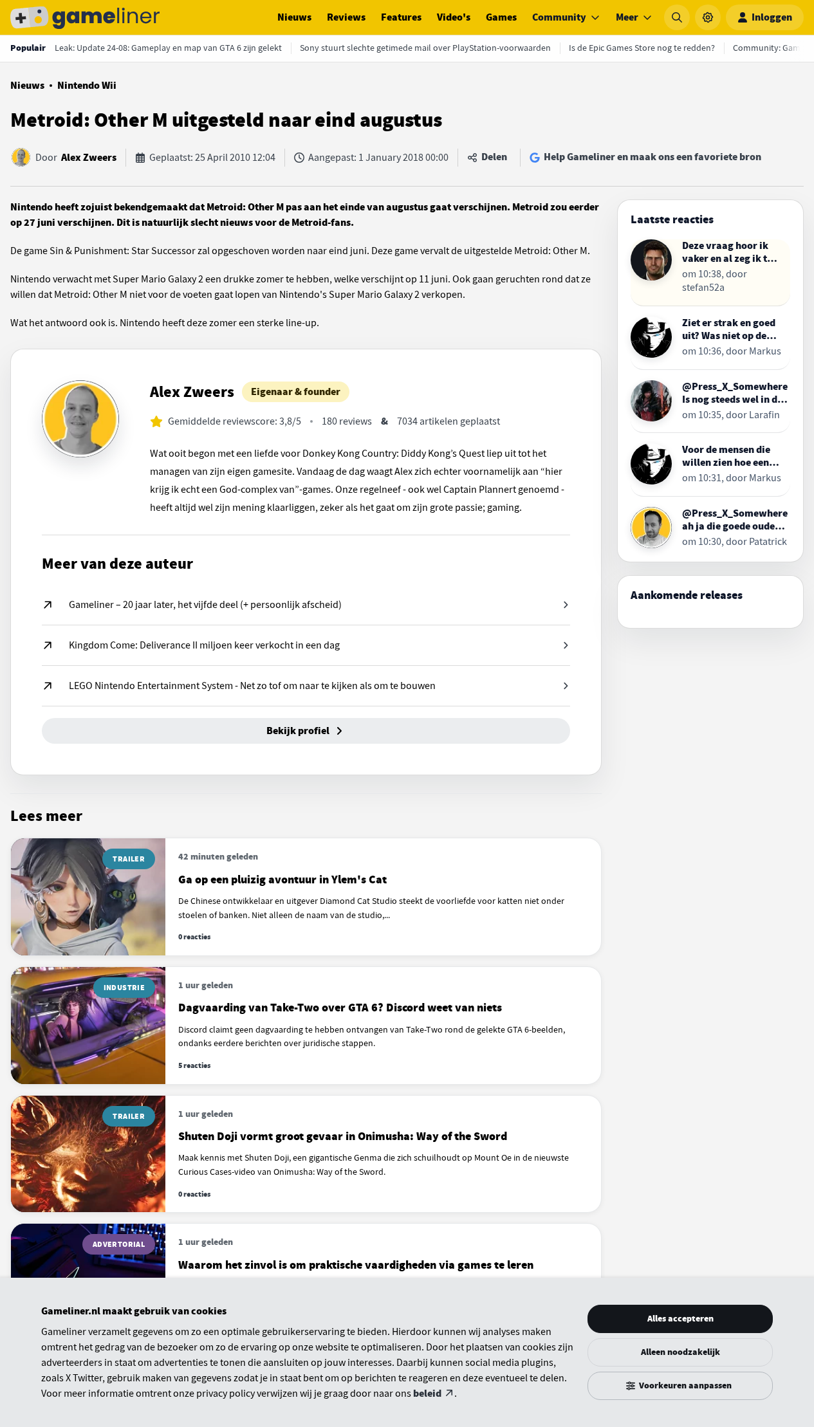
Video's (453, 17)
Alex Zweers (88, 158)
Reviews (346, 17)
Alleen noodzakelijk (680, 1352)
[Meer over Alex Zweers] (80, 418)
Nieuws (294, 17)
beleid (427, 1393)
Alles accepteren (680, 1318)
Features (401, 17)
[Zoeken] (677, 17)
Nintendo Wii (86, 85)
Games (501, 17)
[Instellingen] (708, 17)
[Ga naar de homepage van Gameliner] (85, 17)
